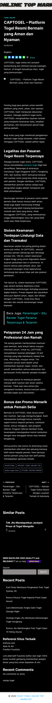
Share (32, 57)
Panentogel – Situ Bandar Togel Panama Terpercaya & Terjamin (26, 317)
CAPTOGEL (10, 465)
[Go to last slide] (7, 529)
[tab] (21, 543)
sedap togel (8, 680)
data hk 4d (8, 646)
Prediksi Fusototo (11, 649)
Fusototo (21, 656)
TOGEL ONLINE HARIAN (31, 470)
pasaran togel (30, 165)
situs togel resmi (12, 470)
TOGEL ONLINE (9, 18)
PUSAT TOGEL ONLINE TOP (29, 465)
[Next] (45, 529)
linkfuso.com (9, 643)
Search (6, 568)
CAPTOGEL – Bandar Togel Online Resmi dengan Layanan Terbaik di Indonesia (39, 489)
